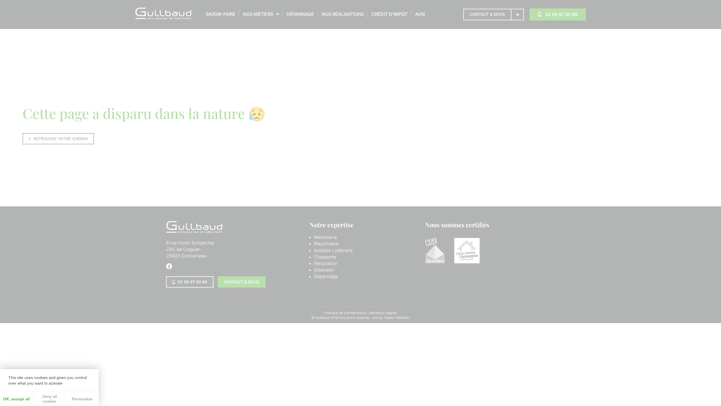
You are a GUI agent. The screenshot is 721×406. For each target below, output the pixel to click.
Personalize (82, 399)
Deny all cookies (49, 398)
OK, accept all (16, 399)
